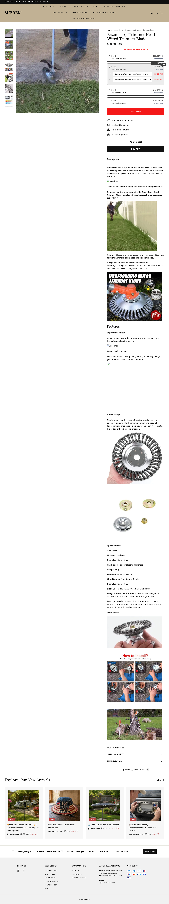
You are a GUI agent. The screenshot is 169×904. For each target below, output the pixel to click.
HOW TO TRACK (50, 874)
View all (160, 780)
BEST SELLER (48, 7)
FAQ (46, 888)
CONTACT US (77, 874)
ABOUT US (76, 871)
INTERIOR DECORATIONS (104, 13)
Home (109, 30)
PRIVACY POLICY (51, 885)
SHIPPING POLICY (51, 871)
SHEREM (13, 13)
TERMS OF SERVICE (79, 878)
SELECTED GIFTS (79, 13)
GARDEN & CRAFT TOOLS (84, 19)
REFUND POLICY (50, 878)
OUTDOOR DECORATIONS (114, 7)
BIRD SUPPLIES (60, 13)
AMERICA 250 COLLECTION (84, 7)
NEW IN (63, 7)
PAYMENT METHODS (52, 881)
